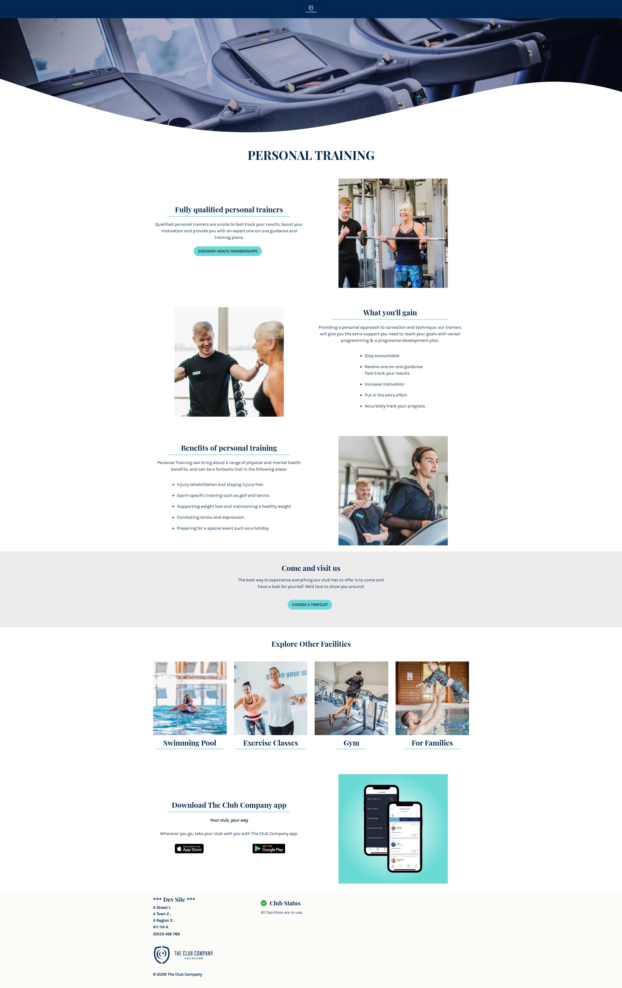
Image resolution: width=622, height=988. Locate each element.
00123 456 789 (166, 934)
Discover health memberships (228, 251)
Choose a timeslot (310, 604)
